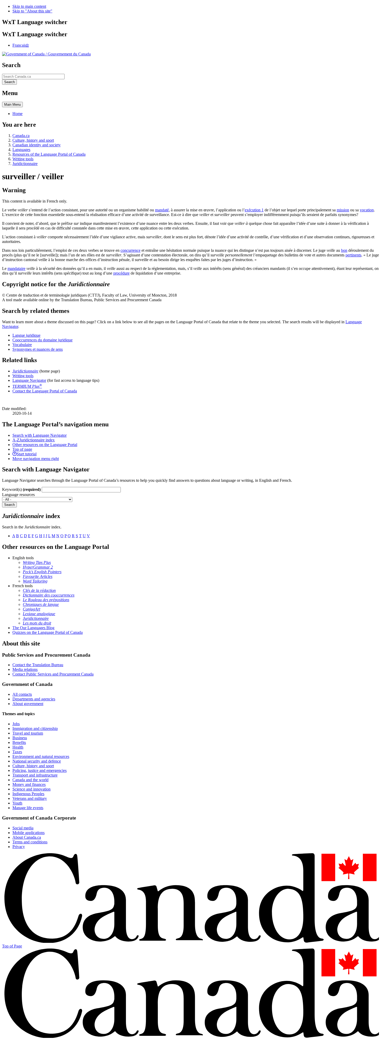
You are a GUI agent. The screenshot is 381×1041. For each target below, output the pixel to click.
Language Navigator (29, 380)
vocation (367, 210)
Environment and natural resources (40, 756)
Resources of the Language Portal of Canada (49, 154)
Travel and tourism (27, 733)
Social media (22, 828)
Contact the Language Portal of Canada (44, 391)
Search (9, 505)
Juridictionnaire (25, 163)
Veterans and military (29, 798)
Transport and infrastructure (35, 775)
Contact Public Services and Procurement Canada (53, 674)
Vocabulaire (22, 344)
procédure (121, 273)
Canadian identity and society (36, 145)
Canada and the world (30, 780)
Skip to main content (29, 6)
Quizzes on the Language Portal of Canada (47, 632)
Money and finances (29, 784)
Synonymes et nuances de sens (37, 349)
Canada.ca (21, 135)
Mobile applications (28, 832)
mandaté (162, 210)
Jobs (16, 724)
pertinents (353, 255)
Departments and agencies (33, 699)
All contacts (22, 694)
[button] (39, 435)
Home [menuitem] (17, 113)
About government (27, 703)
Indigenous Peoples (28, 794)
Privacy (18, 846)
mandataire (16, 268)
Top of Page (12, 946)
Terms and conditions (29, 842)
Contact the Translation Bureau (37, 665)
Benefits (19, 742)
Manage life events (27, 808)
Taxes (17, 752)
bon (344, 250)
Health (17, 747)
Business (19, 738)
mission (343, 210)
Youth (17, 803)
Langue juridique (26, 335)
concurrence (130, 250)
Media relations (25, 669)
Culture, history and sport (33, 140)
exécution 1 (254, 210)
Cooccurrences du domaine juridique (42, 340)
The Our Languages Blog (33, 628)
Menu (12, 104)
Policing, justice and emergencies (39, 770)
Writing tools (22, 159)
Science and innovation (31, 789)
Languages (21, 149)
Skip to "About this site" (32, 11)
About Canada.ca (26, 837)
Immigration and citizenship (35, 728)
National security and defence (36, 761)
